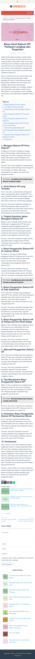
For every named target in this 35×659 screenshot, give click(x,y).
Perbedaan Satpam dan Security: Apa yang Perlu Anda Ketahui (21, 497)
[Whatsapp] (14, 482)
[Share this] (2, 482)
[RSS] (17, 1)
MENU (31, 13)
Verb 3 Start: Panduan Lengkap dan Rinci (8, 519)
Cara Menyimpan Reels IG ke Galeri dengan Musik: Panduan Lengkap (21, 489)
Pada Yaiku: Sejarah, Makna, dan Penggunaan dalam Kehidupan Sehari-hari (21, 505)
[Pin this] (8, 482)
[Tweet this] (5, 482)
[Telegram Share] (11, 482)
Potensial (8, 513)
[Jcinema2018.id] (17, 6)
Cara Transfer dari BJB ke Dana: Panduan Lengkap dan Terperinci (26, 519)
